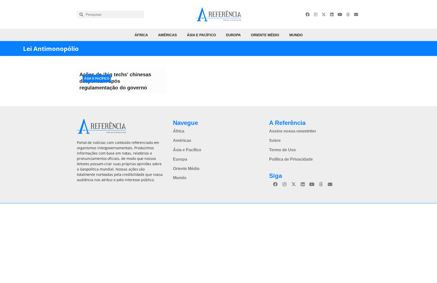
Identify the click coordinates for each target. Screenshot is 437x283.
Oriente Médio (265, 35)
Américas (167, 35)
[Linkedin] (332, 14)
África (141, 35)
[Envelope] (356, 14)
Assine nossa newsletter (292, 131)
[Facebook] (307, 14)
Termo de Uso (282, 150)
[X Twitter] (324, 14)
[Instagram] (316, 14)
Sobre (275, 140)
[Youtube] (340, 14)
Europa (233, 35)
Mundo (296, 35)
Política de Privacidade (291, 159)
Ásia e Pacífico (201, 35)
